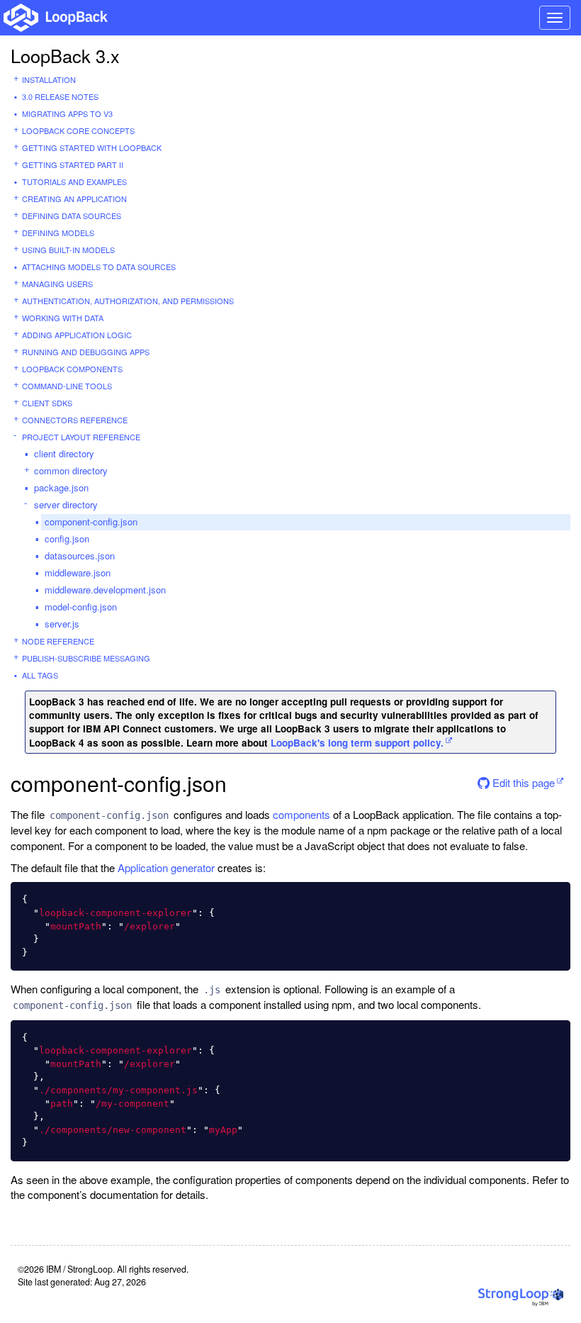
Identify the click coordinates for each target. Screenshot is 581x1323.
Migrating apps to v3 (67, 113)
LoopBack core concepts (78, 130)
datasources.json (80, 555)
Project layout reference (81, 436)
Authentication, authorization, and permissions (128, 300)
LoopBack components (72, 368)
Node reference (58, 641)
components (301, 814)
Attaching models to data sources (99, 266)
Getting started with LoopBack (92, 147)
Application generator (166, 867)
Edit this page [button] (522, 782)
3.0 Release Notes (60, 96)
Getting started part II (72, 164)
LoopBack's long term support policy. (357, 742)
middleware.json (78, 572)
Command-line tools (67, 385)
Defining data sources (71, 215)
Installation (49, 79)
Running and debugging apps (86, 351)
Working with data (62, 317)
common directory (71, 470)
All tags (40, 675)
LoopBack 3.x (65, 55)
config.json (67, 538)
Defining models (58, 232)
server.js (62, 623)
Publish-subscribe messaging (86, 658)
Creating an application (74, 198)
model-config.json (81, 606)
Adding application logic (77, 334)
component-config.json (91, 521)
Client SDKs (47, 402)
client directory (64, 453)
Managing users (57, 283)
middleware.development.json (105, 589)
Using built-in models (68, 249)
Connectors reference (75, 419)
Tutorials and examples (74, 181)
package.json (61, 487)
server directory (66, 504)
